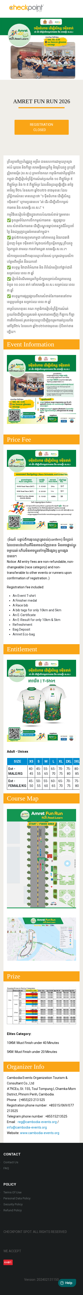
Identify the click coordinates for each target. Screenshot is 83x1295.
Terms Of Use (12, 1192)
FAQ (6, 1168)
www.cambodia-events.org (39, 1133)
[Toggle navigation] (74, 8)
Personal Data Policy (16, 1198)
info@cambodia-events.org (27, 1127)
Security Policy (13, 1204)
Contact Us (10, 1162)
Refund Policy (12, 1210)
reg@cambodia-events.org (37, 1122)
